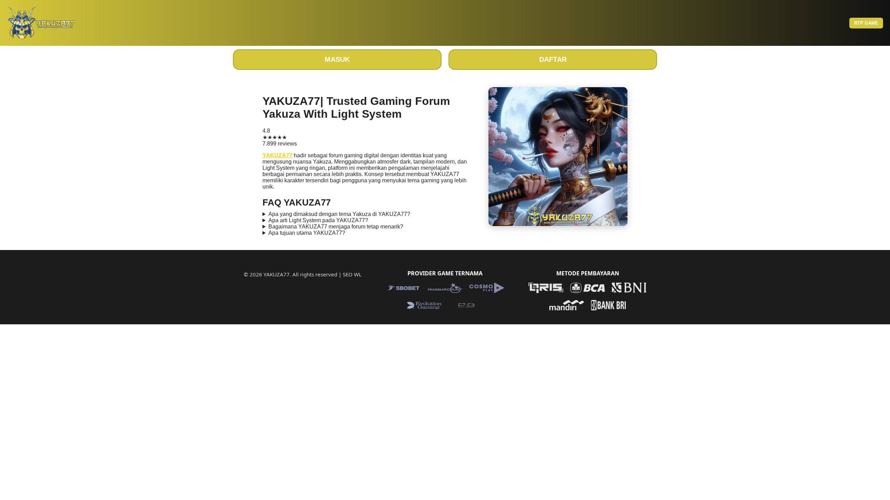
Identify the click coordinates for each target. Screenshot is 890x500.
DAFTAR (553, 59)
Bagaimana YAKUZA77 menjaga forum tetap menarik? (335, 227)
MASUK (337, 59)
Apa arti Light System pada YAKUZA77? (318, 220)
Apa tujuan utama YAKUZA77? (306, 233)
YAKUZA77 (277, 155)
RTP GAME (866, 23)
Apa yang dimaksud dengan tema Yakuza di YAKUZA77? (339, 214)
